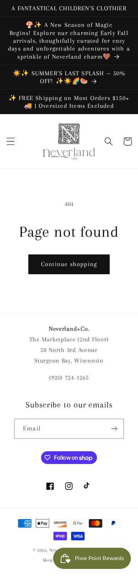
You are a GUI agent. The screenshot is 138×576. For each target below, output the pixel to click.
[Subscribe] (114, 429)
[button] (10, 141)
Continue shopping (69, 264)
